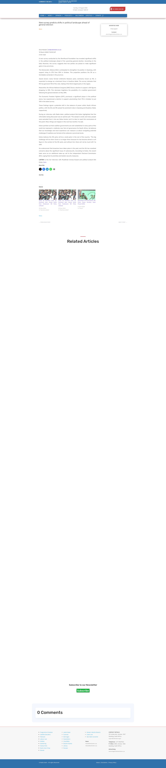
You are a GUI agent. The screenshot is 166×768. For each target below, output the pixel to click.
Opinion (58, 15)
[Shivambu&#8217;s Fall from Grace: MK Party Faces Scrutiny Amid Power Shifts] (87, 195)
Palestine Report (51, 598)
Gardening (43, 743)
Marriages (66, 737)
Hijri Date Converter (92, 737)
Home (42, 15)
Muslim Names (67, 743)
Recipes (65, 748)
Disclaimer (104, 762)
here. (45, 162)
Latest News (66, 732)
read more (46, 311)
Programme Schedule (46, 732)
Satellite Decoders (45, 734)
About (98, 762)
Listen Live (90, 734)
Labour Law (43, 739)
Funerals (65, 734)
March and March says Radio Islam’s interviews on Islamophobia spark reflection (83, 308)
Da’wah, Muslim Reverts (93, 732)
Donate (98, 15)
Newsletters (66, 739)
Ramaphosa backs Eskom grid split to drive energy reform (72, 380)
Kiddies (42, 741)
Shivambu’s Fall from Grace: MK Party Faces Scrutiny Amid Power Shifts (87, 202)
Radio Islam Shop (45, 748)
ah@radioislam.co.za (54, 50)
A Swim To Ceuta (51, 525)
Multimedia (79, 15)
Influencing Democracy (54, 453)
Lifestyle (89, 15)
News (50, 15)
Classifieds (66, 741)
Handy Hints (43, 746)
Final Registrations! (52, 670)
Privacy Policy (112, 762)
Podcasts (68, 15)
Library (65, 746)
